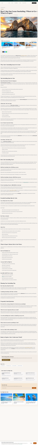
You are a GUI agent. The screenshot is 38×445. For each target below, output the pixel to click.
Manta (3, 276)
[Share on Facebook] (4, 52)
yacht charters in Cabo (28, 347)
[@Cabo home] (2, 3)
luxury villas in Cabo (13, 190)
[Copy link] (8, 52)
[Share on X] (3, 52)
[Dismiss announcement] (37, 0)
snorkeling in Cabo (23, 55)
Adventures (2, 9)
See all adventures (33, 41)
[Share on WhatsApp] (6, 52)
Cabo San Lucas (9, 365)
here (23, 0)
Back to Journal (3, 7)
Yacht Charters (20, 365)
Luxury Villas (14, 365)
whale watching (25, 182)
